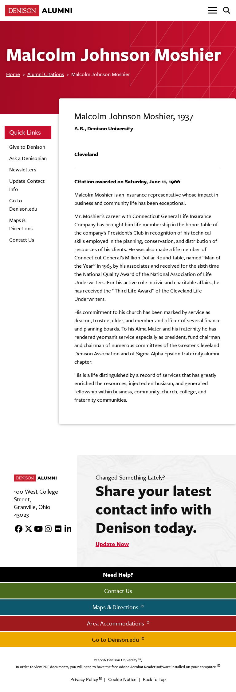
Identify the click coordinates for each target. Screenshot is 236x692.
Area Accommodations (116, 623)
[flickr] (56, 529)
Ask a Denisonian (28, 158)
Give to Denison (27, 146)
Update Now (112, 544)
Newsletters (22, 169)
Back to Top (154, 679)
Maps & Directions (116, 607)
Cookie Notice (122, 679)
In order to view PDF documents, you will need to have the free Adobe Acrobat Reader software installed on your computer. (116, 666)
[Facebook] (16, 529)
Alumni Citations (45, 74)
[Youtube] (36, 529)
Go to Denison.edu (116, 640)
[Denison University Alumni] (40, 10)
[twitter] (26, 529)
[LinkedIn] (66, 529)
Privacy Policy (84, 679)
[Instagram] (46, 529)
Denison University (122, 660)
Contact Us (21, 239)
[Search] (224, 11)
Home (13, 74)
